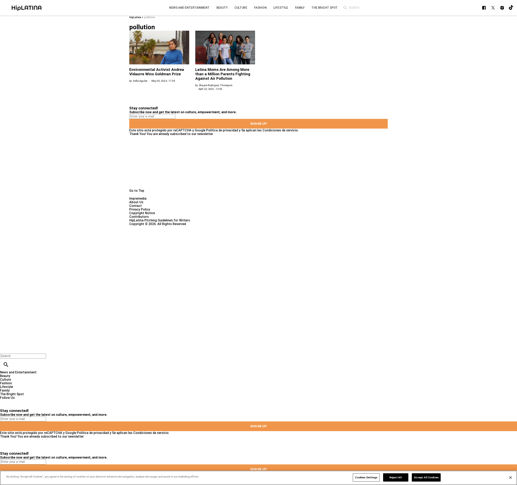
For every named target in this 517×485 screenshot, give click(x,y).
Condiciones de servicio (280, 130)
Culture (5, 379)
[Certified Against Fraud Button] (143, 227)
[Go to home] (258, 162)
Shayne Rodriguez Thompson (215, 85)
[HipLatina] (26, 8)
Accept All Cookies (426, 477)
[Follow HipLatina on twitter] (493, 7)
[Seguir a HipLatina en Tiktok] (511, 7)
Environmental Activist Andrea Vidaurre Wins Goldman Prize (156, 71)
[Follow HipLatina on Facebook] (484, 7)
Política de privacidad (222, 130)
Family (5, 390)
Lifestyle (6, 387)
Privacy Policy (139, 209)
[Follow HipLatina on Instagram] (502, 7)
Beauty (5, 376)
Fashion (6, 383)
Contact (135, 206)
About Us (136, 202)
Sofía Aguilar (140, 81)
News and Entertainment (18, 372)
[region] (258, 478)
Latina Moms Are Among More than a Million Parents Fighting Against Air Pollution (222, 74)
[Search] (345, 7)
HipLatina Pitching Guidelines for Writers (159, 220)
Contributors (139, 217)
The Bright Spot (12, 394)
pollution (149, 17)
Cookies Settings (366, 477)
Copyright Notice (142, 213)
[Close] (510, 477)
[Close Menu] (4, 349)
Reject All (395, 477)
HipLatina (135, 17)
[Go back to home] (212, 240)
